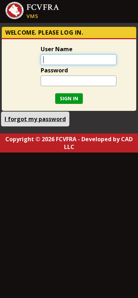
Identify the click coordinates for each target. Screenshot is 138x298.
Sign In (69, 98)
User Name (57, 49)
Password (54, 70)
